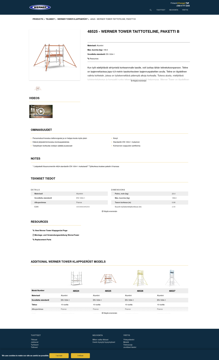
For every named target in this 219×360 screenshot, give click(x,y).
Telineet (50, 19)
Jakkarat (34, 342)
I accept (59, 356)
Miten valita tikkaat (100, 339)
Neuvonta (98, 335)
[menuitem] (161, 10)
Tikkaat (34, 339)
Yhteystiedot (128, 339)
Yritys (126, 335)
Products (38, 19)
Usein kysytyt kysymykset (104, 342)
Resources (93, 58)
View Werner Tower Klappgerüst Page (51, 230)
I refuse (80, 356)
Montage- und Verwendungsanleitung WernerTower (57, 235)
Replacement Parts (43, 239)
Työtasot (34, 344)
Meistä (126, 342)
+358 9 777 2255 (183, 5)
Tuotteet (36, 335)
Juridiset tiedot (129, 347)
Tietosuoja (127, 344)
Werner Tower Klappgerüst (72, 19)
